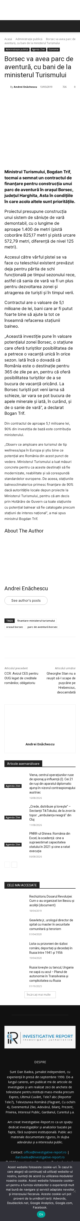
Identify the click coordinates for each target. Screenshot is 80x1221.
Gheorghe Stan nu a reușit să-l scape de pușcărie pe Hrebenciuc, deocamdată (61, 682)
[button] (74, 26)
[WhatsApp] (53, 98)
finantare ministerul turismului (36, 620)
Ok (41, 1214)
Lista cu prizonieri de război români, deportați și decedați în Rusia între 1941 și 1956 (50, 948)
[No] (74, 1191)
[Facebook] (22, 98)
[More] (64, 98)
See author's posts (26, 600)
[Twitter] (33, 98)
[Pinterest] (43, 98)
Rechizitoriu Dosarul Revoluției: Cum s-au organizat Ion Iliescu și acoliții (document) (51, 901)
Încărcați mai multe (39, 994)
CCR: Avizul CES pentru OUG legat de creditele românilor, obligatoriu (21, 678)
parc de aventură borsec (43, 627)
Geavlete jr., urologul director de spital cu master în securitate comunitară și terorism (51, 924)
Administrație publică (29, 39)
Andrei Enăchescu (25, 86)
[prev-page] (7, 865)
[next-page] (14, 865)
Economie (53, 49)
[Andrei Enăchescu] (7, 87)
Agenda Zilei (38, 49)
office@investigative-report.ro (45, 1152)
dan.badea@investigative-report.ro (40, 1157)
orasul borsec (14, 627)
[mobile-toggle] (7, 26)
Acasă (8, 39)
